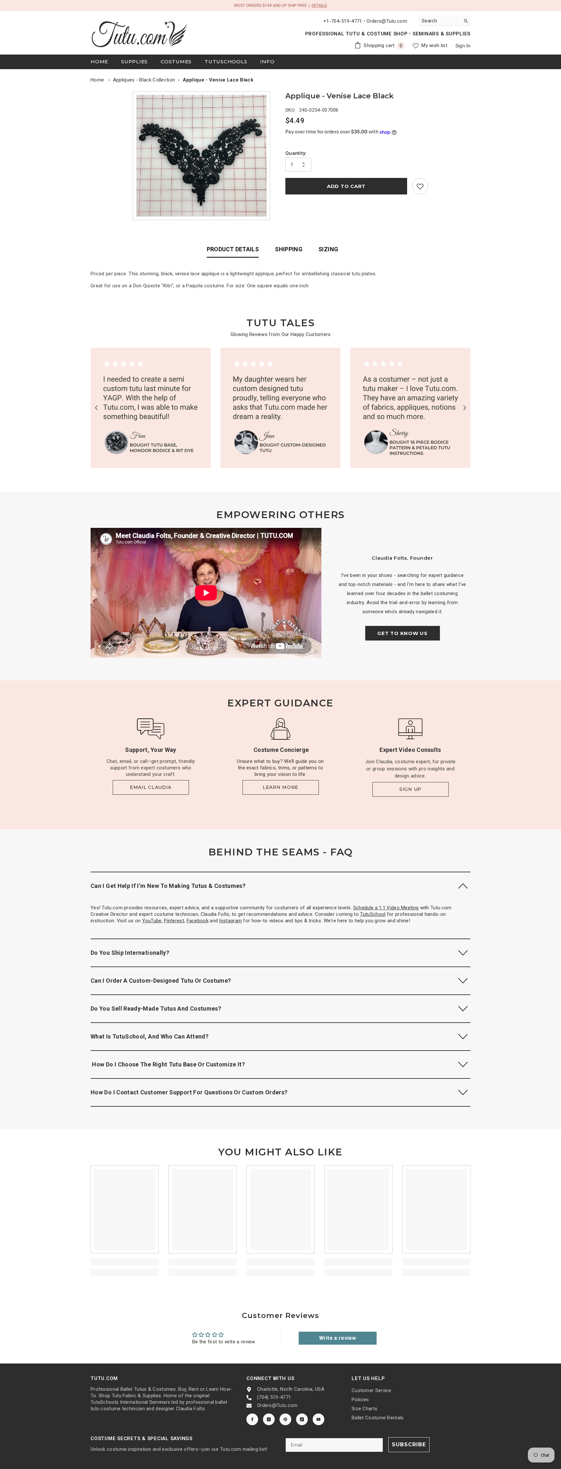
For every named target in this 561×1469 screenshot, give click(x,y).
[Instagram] (269, 1419)
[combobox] (439, 21)
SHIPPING (288, 249)
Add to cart (346, 186)
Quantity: (296, 153)
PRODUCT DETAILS (233, 249)
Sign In (462, 46)
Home (97, 80)
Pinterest (174, 921)
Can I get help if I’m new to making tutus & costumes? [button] (168, 885)
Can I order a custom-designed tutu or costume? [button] (161, 980)
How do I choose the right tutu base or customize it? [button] (168, 1064)
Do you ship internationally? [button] (130, 952)
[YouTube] (318, 1419)
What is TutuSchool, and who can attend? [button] (149, 1036)
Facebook (197, 921)
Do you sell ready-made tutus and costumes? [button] (156, 1008)
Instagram (230, 921)
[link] (420, 186)
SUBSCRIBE (409, 1444)
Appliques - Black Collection (144, 80)
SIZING (328, 249)
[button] (96, 408)
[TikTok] (302, 1419)
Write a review (337, 1338)
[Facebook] (252, 1419)
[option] (203, 155)
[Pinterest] (285, 1419)
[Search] (444, 21)
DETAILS (319, 5)
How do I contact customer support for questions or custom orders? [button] (189, 1092)
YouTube (152, 921)
